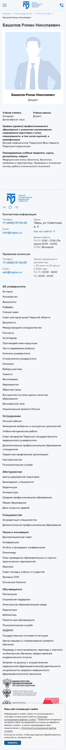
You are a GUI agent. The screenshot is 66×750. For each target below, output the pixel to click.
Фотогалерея (10, 379)
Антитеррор (10, 337)
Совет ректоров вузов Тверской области (26, 317)
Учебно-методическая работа (20, 431)
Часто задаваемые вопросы (19, 348)
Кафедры (8, 306)
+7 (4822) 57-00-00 (15, 222)
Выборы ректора (12, 369)
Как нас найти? (43, 231)
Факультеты (9, 301)
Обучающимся (12, 589)
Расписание (10, 594)
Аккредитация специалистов (20, 519)
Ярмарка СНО (11, 576)
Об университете (23, 13)
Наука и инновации (16, 532)
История (8, 291)
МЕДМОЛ (8, 630)
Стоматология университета (19, 358)
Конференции (11, 542)
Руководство (10, 296)
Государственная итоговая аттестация (25, 635)
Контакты (8, 332)
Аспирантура (10, 492)
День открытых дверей (16, 507)
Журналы (8, 566)
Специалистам (12, 515)
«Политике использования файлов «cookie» (25, 718)
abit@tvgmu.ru (12, 272)
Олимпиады (9, 552)
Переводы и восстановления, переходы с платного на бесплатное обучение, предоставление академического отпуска (32, 653)
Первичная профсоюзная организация (25, 454)
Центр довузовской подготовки (21, 476)
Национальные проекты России (21, 408)
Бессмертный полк (14, 403)
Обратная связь (12, 389)
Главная (7, 13)
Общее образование (14, 502)
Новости (8, 374)
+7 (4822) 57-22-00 (15, 262)
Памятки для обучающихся (19, 619)
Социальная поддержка (16, 599)
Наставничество (12, 459)
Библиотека (9, 614)
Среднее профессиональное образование (27, 497)
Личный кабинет (12, 421)
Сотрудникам (12, 416)
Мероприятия (11, 384)
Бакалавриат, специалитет (18, 481)
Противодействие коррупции (20, 343)
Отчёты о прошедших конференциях (24, 547)
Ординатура (10, 487)
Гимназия (8, 363)
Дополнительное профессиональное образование (32, 524)
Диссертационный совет (17, 536)
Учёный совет (11, 312)
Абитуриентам (12, 471)
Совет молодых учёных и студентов (24, 571)
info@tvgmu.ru (12, 232)
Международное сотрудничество (22, 327)
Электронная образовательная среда (25, 604)
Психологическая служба (18, 464)
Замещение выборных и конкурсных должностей (32, 426)
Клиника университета (16, 353)
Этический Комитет (14, 582)
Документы (9, 322)
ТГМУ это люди (43, 13)
